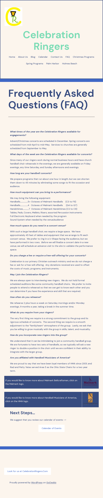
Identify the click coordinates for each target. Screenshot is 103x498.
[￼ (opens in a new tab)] (90, 385)
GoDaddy (51, 482)
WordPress (36, 482)
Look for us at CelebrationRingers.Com (27, 471)
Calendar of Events (51, 428)
